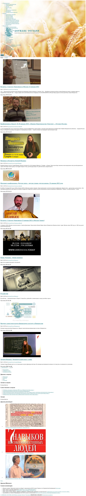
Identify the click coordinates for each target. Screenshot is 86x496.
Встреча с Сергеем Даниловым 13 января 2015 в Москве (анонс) (22, 220)
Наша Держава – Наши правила (12, 257)
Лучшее (6, 57)
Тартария (8, 31)
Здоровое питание (9, 17)
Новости (16, 260)
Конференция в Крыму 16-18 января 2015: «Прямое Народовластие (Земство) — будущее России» (34, 124)
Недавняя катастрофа (10, 30)
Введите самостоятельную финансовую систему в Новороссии (22, 323)
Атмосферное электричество (12, 28)
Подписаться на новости (47, 494)
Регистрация (8, 47)
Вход (4, 50)
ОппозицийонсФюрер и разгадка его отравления (16, 391)
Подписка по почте (10, 49)
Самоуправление (9, 5)
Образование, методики (11, 19)
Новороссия (17, 326)
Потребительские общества (11, 12)
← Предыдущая (4, 367)
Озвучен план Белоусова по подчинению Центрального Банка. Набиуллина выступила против (26, 393)
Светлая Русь (10, 89)
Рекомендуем (8, 24)
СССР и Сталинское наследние (12, 21)
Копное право (9, 7)
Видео (23, 494)
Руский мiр (4, 293)
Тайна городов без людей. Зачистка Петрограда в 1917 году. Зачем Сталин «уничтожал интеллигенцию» (28, 392)
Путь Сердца (8, 42)
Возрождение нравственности (12, 22)
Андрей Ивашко (17, 163)
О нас (4, 43)
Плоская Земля (9, 33)
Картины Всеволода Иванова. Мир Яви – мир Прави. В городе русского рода (22, 478)
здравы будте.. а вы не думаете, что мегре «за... (26, 490)
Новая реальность (9, 39)
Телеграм (5, 380)
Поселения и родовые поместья (12, 23)
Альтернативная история (11, 26)
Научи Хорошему (9, 37)
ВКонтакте (5, 376)
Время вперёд (8, 40)
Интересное (5, 25)
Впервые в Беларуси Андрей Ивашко (13, 161)
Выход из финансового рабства (12, 20)
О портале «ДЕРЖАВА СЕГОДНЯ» (13, 45)
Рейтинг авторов (17, 494)
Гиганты (7, 32)
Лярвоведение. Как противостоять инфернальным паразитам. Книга (20, 394)
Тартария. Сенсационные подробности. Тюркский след (17, 427)
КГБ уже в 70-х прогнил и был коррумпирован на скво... (48, 492)
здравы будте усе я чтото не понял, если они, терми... (58, 491)
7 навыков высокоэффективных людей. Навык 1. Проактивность (19, 453)
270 (10, 367)
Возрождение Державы (11, 14)
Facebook (5, 377)
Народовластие (6, 3)
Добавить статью (9, 48)
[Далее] (26, 426)
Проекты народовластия (11, 4)
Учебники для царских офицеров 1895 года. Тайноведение (18, 390)
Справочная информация (11, 46)
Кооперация (8, 11)
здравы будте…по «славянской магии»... (27, 489)
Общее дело (8, 36)
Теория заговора (9, 29)
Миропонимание (9, 15)
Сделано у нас (9, 41)
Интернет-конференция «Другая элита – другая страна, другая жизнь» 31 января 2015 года (32, 183)
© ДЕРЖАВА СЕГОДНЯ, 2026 (7, 494)
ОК (3, 379)
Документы (27, 494)
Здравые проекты (7, 34)
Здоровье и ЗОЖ (9, 16)
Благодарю (58, 488)
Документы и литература (11, 9)
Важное (4, 13)
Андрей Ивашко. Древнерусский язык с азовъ (16, 359)
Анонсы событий (18, 126)
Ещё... (2, 480)
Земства (7, 6)
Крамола (7, 38)
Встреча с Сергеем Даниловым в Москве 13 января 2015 (20, 87)
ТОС (7, 8)
